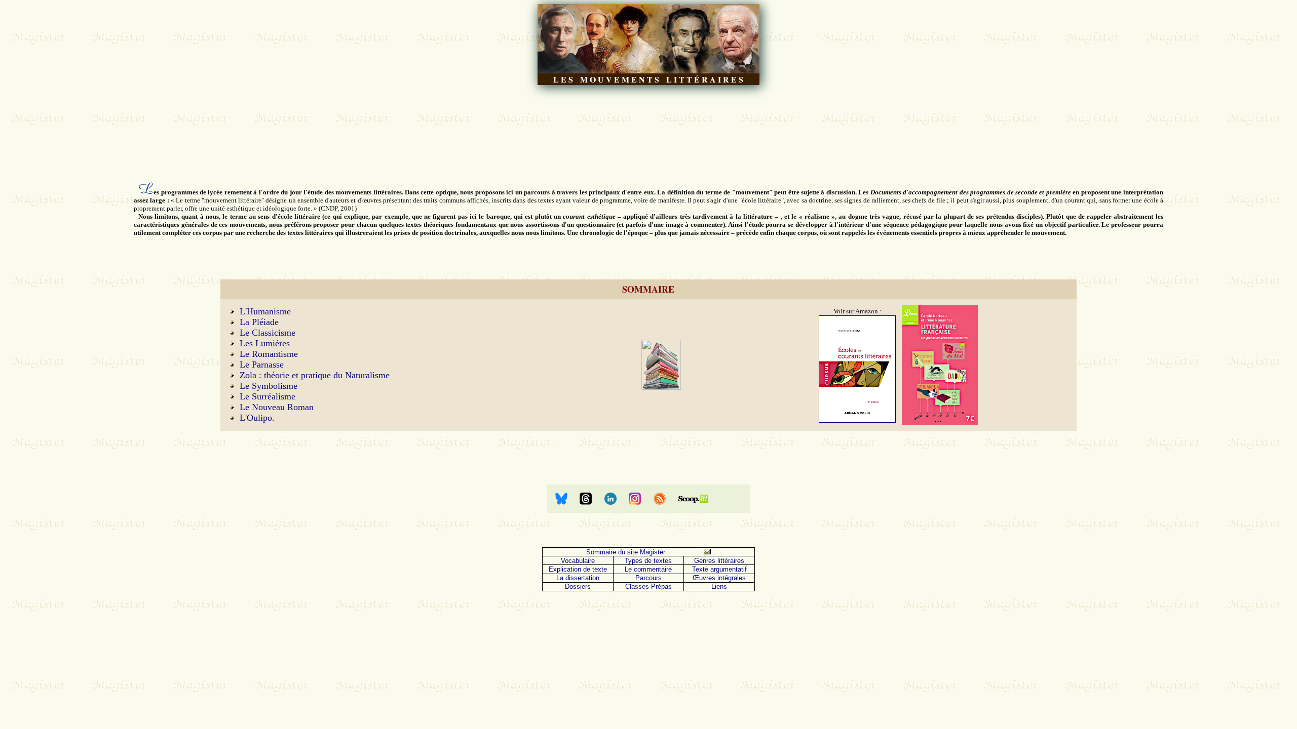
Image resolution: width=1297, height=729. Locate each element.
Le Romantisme (269, 354)
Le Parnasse (262, 364)
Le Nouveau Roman (277, 407)
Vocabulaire (578, 560)
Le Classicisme (267, 333)
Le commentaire (648, 569)
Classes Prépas (648, 586)
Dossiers (578, 586)
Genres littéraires (719, 560)
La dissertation (577, 578)
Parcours (648, 578)
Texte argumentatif (719, 569)
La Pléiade (259, 322)
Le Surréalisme (267, 396)
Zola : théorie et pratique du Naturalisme (315, 375)
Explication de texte (578, 569)
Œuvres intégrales (719, 578)
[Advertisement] (648, 133)
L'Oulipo (256, 418)
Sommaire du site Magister (625, 552)
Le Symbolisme (268, 386)
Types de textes (648, 560)
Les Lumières (265, 343)
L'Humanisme (265, 311)
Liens (719, 586)
